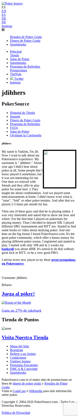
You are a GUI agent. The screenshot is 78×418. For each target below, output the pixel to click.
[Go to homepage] (12, 3)
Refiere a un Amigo (23, 354)
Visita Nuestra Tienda (25, 337)
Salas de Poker (19, 131)
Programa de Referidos (25, 124)
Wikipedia (35, 391)
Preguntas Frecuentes (24, 365)
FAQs (14, 128)
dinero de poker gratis (27, 383)
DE (4, 18)
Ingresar (7, 26)
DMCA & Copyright (23, 369)
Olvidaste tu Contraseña (25, 135)
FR (4, 22)
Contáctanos (18, 357)
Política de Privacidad (16, 412)
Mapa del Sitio (19, 346)
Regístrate (16, 350)
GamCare (19, 391)
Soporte (15, 116)
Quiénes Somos (20, 361)
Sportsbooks (18, 372)
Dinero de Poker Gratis (25, 120)
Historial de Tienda (22, 112)
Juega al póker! (18, 293)
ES (4, 15)
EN (4, 11)
